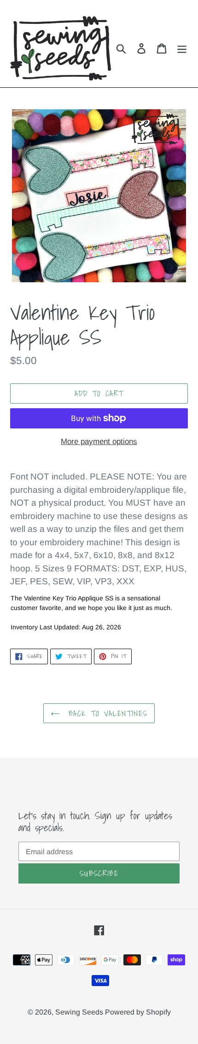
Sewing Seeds (80, 1012)
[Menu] (182, 48)
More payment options (99, 441)
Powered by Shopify (138, 1012)
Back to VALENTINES (106, 713)
